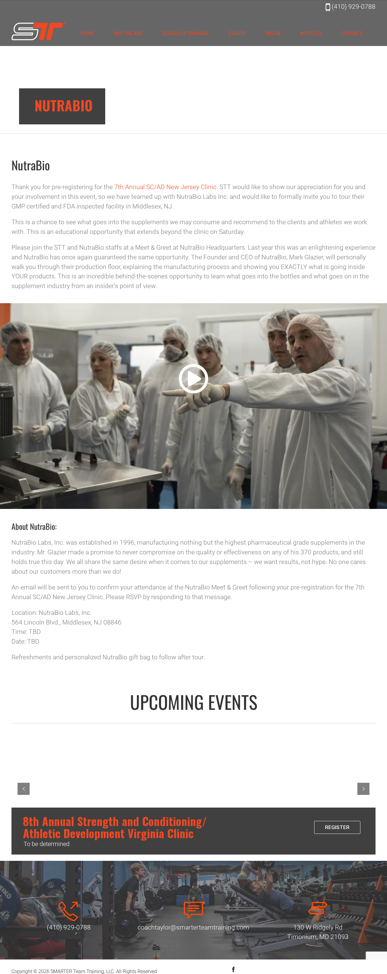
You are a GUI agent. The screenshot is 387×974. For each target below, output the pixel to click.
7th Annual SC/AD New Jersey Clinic (165, 187)
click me (193, 368)
